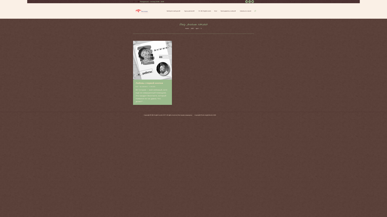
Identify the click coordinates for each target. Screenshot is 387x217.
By (144, 86)
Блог (137, 86)
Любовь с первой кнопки (149, 83)
